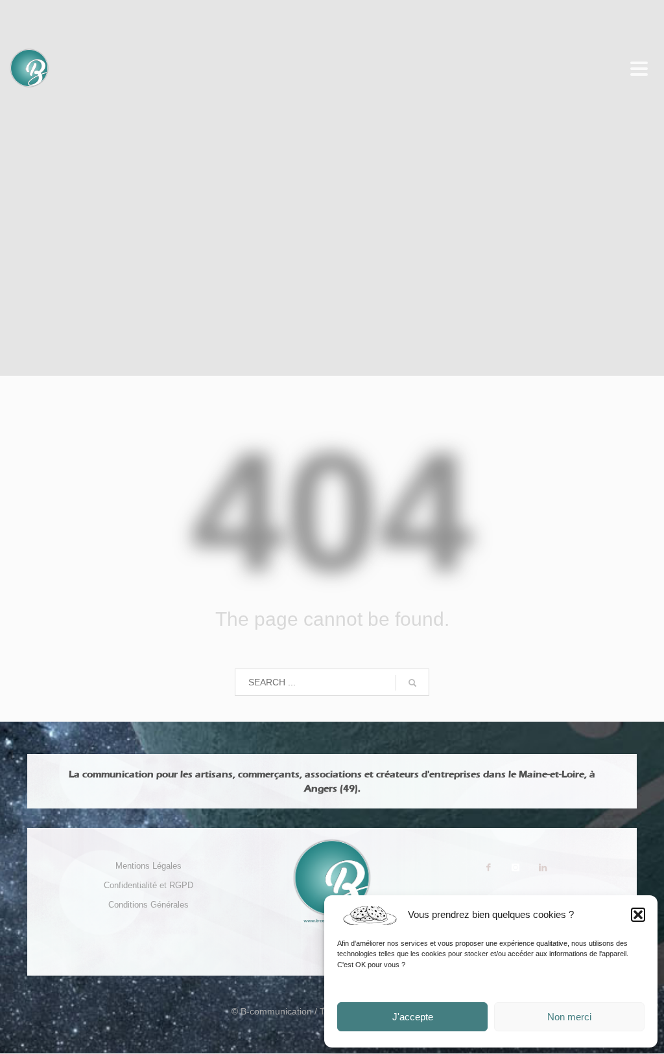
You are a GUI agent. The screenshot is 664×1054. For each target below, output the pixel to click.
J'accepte (412, 1016)
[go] (412, 682)
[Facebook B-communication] (488, 867)
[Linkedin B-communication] (542, 867)
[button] (638, 914)
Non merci (569, 1016)
